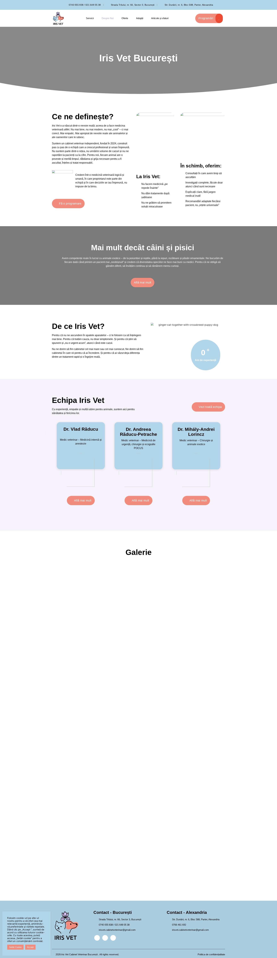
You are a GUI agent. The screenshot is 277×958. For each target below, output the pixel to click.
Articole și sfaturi (159, 18)
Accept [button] (30, 947)
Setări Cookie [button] (15, 947)
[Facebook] (97, 938)
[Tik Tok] (113, 938)
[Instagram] (105, 938)
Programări (205, 18)
